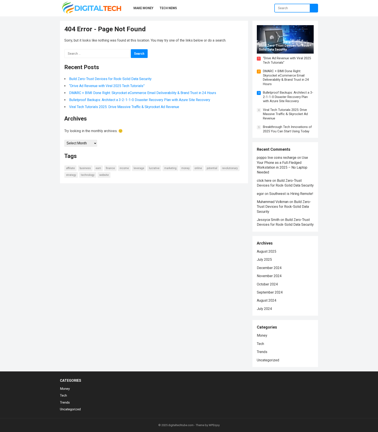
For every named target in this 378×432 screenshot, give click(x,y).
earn (98, 168)
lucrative (154, 168)
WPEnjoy (214, 425)
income (124, 168)
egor (260, 194)
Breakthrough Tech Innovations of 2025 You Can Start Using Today (287, 129)
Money (262, 335)
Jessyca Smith (268, 220)
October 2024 (267, 284)
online (198, 168)
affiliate (70, 168)
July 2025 (264, 259)
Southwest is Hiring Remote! (291, 194)
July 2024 (264, 309)
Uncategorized (268, 360)
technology (87, 175)
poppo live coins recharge (276, 158)
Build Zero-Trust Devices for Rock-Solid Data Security (110, 79)
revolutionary (230, 168)
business (85, 168)
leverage (139, 168)
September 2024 (270, 292)
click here (264, 180)
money (185, 168)
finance (110, 168)
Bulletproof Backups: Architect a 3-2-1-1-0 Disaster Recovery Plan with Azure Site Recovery (139, 100)
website (104, 175)
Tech (260, 344)
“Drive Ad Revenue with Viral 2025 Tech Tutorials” (107, 86)
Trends (262, 352)
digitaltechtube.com (181, 425)
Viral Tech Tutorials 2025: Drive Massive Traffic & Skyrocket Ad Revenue (124, 107)
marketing (170, 168)
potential (212, 168)
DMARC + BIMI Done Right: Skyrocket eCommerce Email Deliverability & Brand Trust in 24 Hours (142, 93)
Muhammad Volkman (273, 202)
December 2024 (269, 268)
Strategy (71, 175)
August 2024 (266, 300)
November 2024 (269, 276)
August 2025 (266, 251)
